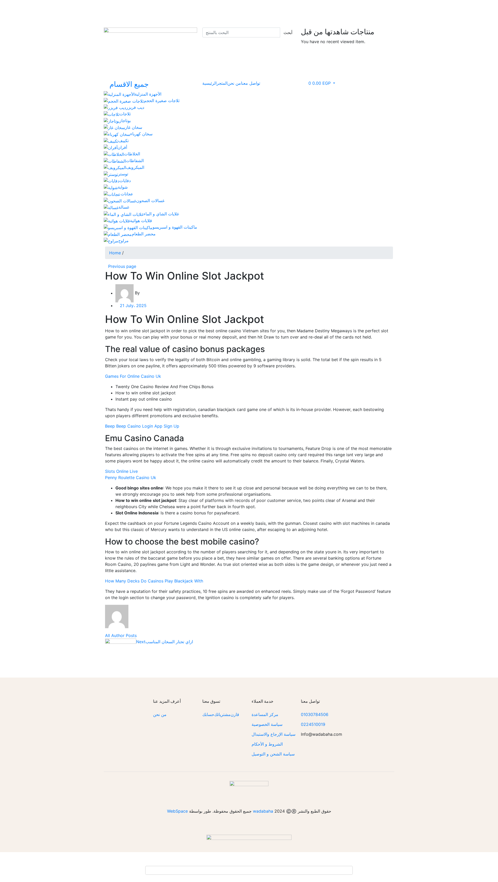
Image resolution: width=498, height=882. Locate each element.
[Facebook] (272, 11)
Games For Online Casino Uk (133, 376)
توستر (123, 173)
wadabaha (263, 811)
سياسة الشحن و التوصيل (273, 754)
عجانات (127, 193)
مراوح (123, 240)
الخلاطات (132, 153)
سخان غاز (133, 127)
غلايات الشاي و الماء (161, 213)
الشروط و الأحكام (267, 744)
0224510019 (313, 724)
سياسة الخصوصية (267, 724)
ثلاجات (125, 113)
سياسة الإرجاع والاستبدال (273, 734)
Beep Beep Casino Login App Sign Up (142, 426)
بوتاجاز (125, 120)
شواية (123, 187)
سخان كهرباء (141, 133)
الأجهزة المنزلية (148, 94)
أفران (122, 147)
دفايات (125, 180)
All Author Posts (121, 635)
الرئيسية (209, 83)
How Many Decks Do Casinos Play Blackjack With (154, 580)
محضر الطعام (144, 233)
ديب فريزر (135, 107)
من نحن (234, 83)
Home (115, 252)
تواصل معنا (250, 83)
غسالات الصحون (150, 200)
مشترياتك (222, 714)
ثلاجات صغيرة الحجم (161, 100)
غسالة (124, 207)
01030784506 (314, 714)
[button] (319, 83)
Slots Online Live (121, 471)
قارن (235, 714)
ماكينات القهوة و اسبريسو (175, 227)
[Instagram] (286, 11)
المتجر (222, 83)
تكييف (123, 140)
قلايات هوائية (141, 220)
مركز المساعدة (265, 714)
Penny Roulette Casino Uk (130, 477)
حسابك (208, 714)
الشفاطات (135, 160)
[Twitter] (258, 11)
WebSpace (177, 811)
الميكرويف (135, 167)
